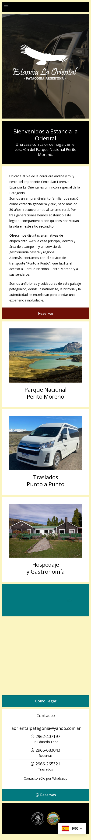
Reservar (46, 313)
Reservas (47, 798)
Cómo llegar (45, 704)
